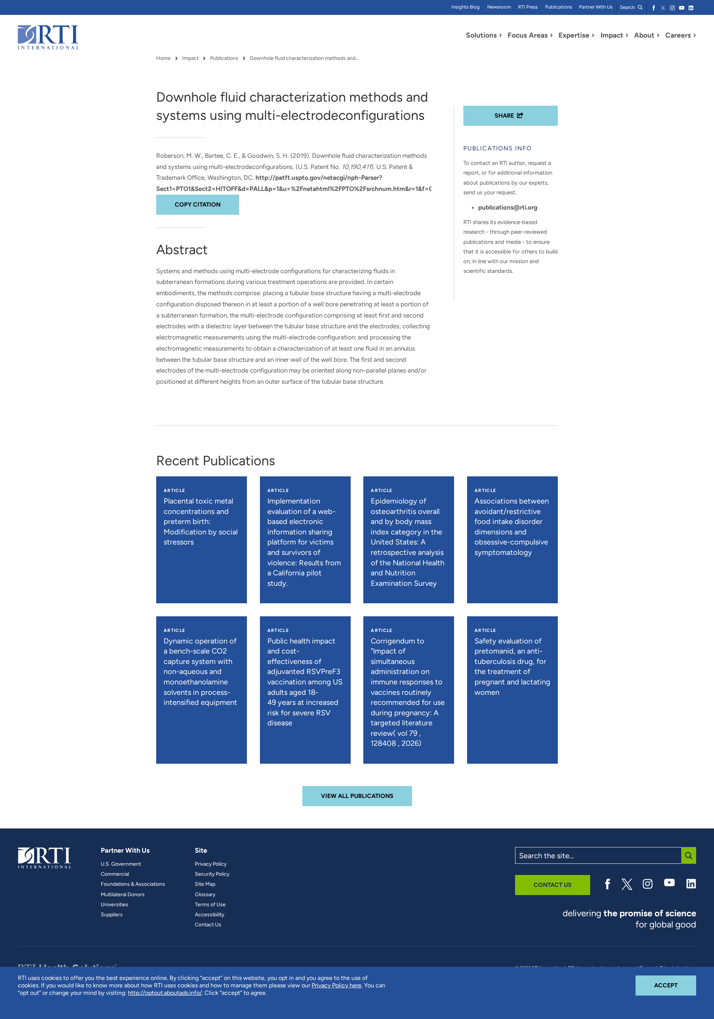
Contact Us (208, 924)
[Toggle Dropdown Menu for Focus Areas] (551, 35)
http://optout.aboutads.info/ (165, 992)
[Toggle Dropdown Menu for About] (658, 35)
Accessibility (209, 914)
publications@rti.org (507, 207)
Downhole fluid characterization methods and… (304, 58)
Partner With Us (595, 7)
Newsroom (499, 7)
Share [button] (504, 115)
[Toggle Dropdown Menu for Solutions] (500, 35)
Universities (114, 904)
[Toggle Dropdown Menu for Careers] (694, 35)
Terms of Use (210, 904)
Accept (675, 985)
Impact (190, 58)
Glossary (205, 894)
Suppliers (112, 914)
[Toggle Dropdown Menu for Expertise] (593, 35)
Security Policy (212, 874)
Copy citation (198, 204)
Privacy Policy (210, 864)
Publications (558, 7)
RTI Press (528, 7)
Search (628, 7)
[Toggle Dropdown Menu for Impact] (626, 35)
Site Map (205, 884)
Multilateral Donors (123, 894)
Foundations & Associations (133, 884)
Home (163, 58)
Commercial (115, 874)
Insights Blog (465, 7)
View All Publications (357, 795)
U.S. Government (121, 864)
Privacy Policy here (336, 985)
